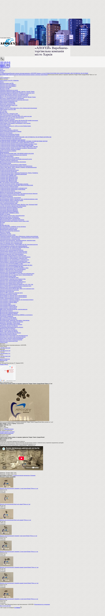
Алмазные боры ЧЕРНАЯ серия (8, 181)
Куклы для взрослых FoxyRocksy (8, 330)
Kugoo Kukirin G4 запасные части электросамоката (13, 297)
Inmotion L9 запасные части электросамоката (12, 254)
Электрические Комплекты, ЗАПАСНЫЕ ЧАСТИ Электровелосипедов (19, 244)
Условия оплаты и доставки (7, 431)
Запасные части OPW (5, 87)
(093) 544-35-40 (5, 66)
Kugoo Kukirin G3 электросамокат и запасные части (13, 261)
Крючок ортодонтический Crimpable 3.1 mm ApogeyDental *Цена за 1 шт (19, 488)
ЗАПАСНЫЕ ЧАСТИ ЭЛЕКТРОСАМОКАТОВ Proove (14, 247)
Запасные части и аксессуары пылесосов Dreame (13, 337)
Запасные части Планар (6, 132)
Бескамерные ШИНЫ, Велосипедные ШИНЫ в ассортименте (16, 314)
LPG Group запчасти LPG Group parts (10, 115)
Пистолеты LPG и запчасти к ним (9, 113)
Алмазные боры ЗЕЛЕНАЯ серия (9, 178)
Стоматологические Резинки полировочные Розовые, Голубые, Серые (18, 144)
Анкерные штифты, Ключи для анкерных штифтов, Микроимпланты (18, 148)
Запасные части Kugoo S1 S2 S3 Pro (9, 290)
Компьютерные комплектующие (8, 229)
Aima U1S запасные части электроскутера (11, 243)
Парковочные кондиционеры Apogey (10, 135)
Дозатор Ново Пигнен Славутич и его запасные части (14, 94)
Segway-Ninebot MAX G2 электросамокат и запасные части (15, 286)
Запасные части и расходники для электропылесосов (14, 335)
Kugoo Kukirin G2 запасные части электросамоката (13, 295)
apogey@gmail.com (5, 359)
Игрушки (2, 222)
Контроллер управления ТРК (7, 104)
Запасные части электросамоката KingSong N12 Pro (13, 252)
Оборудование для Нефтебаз (7, 102)
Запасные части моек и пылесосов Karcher (11, 339)
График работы (4, 364)
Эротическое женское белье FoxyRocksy (10, 332)
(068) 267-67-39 (5, 63)
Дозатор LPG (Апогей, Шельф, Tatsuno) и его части (13, 121)
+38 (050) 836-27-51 (5, 353)
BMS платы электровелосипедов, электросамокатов (13, 309)
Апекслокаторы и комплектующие (9, 186)
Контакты (2, 70)
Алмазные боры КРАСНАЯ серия (9, 177)
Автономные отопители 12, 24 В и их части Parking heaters (15, 126)
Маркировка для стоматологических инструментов (13, 155)
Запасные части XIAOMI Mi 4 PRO (9, 277)
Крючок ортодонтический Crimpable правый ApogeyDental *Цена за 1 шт (19, 567)
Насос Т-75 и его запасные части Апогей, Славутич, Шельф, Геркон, (18, 97)
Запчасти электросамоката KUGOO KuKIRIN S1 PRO (14, 268)
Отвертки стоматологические (8, 168)
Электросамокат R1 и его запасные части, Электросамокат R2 (16, 274)
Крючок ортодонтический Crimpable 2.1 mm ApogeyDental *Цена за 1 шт (19, 599)
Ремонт (2, 81)
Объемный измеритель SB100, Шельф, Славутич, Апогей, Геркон (17, 91)
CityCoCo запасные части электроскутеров (11, 241)
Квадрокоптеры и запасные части (9, 228)
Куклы (1, 223)
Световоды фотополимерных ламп (9, 201)
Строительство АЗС (5, 106)
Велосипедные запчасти (6, 310)
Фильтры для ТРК (4, 88)
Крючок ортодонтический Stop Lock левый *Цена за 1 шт (15, 504)
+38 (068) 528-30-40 (5, 348)
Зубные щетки (4, 342)
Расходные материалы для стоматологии (10, 138)
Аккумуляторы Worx (5, 303)
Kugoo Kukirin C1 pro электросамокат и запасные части (14, 259)
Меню (8, 65)
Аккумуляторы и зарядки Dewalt (8, 306)
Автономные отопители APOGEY (9, 130)
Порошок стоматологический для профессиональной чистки (16, 159)
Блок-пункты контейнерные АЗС (8, 101)
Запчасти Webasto (4, 127)
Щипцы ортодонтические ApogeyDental (10, 192)
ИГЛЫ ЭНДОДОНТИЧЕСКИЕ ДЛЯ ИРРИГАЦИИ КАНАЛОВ (17, 153)
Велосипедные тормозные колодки (9, 312)
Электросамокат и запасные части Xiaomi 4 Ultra (13, 279)
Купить (2, 429)
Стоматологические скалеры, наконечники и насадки (14, 184)
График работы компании (6, 433)
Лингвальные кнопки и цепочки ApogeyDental (12, 195)
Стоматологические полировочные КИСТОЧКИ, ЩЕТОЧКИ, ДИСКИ (19, 146)
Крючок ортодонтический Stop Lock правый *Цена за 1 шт (15, 520)
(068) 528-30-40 (5, 62)
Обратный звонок (9, 429)
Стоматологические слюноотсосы (9, 160)
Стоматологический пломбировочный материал (12, 139)
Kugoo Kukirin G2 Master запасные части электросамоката (15, 257)
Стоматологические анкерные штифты (10, 149)
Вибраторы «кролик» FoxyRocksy (9, 325)
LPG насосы (3, 110)
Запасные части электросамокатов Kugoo (11, 287)
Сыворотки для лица (5, 233)
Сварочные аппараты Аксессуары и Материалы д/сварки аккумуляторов (19, 236)
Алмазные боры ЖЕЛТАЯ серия (8, 179)
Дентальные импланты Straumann (9, 208)
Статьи (2, 72)
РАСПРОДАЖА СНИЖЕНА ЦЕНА (9, 212)
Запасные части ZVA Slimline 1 (8, 84)
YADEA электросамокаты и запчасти (10, 298)
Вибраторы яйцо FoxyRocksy (7, 328)
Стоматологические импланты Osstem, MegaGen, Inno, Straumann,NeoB (18, 204)
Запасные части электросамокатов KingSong (11, 250)
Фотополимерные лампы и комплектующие (11, 200)
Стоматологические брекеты (7, 190)
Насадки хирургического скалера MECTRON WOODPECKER (16, 185)
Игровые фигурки (5, 225)
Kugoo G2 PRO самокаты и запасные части (11, 292)
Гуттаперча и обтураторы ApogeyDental (10, 197)
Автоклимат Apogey (5, 124)
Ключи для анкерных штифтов (8, 150)
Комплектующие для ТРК (7, 83)
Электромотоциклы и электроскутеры (10, 239)
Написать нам (3, 360)
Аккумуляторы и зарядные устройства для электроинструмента (16, 299)
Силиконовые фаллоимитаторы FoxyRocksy (11, 327)
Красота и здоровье (5, 232)
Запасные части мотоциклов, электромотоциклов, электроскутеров (17, 240)
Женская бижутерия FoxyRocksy (8, 334)
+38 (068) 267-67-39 (5, 350)
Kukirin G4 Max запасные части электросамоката (13, 269)
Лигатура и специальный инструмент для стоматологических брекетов (18, 193)
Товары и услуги (4, 67)
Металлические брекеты (6, 196)
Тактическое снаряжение (6, 316)
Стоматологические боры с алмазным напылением (13, 174)
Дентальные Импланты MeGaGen (9, 210)
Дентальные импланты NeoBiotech (9, 211)
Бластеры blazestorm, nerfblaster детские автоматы (13, 226)
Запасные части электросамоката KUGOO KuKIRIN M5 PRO (16, 265)
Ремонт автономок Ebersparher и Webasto (10, 131)
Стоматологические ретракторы (8, 171)
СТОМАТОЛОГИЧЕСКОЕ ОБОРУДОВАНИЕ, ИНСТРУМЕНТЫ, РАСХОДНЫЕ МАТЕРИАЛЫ (25, 137)
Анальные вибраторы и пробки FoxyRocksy (11, 321)
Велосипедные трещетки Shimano (9, 313)
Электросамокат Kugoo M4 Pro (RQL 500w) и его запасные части (17, 288)
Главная (2, 66)
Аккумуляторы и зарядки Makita (8, 302)
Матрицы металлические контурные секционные (13, 161)
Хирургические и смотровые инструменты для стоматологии (16, 166)
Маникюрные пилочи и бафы (8, 235)
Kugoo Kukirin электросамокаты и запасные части (13, 255)
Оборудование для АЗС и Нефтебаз (9, 80)
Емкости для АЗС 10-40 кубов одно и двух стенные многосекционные (18, 108)
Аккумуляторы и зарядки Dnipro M (9, 301)
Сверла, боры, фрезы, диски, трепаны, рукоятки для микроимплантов (18, 167)
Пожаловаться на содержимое (42, 604)
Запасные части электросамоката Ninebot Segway (13, 281)
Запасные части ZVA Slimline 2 (8, 86)
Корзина (2, 65)
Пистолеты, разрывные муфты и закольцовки (12, 98)
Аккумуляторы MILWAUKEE (8, 305)
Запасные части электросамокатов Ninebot (11, 280)
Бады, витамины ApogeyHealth (8, 317)
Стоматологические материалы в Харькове (24, 475)
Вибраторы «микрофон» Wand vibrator (10, 323)
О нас (1, 69)
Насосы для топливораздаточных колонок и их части (14, 95)
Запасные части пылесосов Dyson (9, 341)
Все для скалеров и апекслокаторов (9, 182)
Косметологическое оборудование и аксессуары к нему (14, 221)
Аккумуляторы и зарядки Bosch (8, 308)
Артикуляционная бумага (6, 156)
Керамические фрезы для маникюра (9, 217)
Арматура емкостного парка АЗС (8, 105)
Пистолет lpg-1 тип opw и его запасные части (12, 117)
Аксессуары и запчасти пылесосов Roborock (11, 338)
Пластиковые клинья (5, 163)
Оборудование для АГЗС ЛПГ (8, 109)
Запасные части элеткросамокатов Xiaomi (11, 272)
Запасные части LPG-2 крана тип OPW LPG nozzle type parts (16, 116)
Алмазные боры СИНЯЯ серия (8, 175)
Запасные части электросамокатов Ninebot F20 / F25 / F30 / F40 (16, 284)
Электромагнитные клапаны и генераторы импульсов (14, 99)
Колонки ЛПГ (3, 112)
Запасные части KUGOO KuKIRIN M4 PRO (11, 266)
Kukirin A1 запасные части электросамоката (11, 270)
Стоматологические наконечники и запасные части (13, 188)
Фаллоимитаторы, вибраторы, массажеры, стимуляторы (14, 320)
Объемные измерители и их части (9, 90)
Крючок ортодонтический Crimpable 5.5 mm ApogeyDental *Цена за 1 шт (19, 551)
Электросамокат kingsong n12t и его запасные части (13, 251)
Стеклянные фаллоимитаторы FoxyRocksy (11, 324)
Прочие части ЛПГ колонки (7, 119)
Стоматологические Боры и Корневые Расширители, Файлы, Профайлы (19, 172)
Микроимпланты (4, 152)
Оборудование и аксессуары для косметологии (12, 215)
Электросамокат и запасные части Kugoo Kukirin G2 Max (15, 262)
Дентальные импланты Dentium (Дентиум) (11, 207)
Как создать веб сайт (5, 605)
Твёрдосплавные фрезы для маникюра (10, 218)
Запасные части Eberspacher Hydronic (9, 134)
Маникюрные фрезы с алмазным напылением (12, 219)
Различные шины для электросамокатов (10, 248)
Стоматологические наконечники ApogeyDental (12, 189)
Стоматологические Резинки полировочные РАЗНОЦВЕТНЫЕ (17, 145)
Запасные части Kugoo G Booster (8, 294)
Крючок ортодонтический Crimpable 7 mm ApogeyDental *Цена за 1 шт (18, 535)
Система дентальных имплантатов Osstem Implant (13, 206)
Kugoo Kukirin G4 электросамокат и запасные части (13, 258)
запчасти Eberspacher (5, 128)
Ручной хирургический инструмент (9, 170)
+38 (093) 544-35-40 (5, 356)
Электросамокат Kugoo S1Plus (8, 276)
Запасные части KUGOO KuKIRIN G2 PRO (11, 263)
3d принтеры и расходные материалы (10, 230)
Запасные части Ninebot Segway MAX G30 (11, 283)
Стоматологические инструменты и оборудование (13, 164)
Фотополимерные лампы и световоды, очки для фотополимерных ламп (19, 199)
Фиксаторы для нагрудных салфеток (9, 157)
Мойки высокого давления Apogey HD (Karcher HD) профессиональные (19, 120)
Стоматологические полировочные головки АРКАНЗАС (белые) (17, 142)
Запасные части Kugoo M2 (7, 291)
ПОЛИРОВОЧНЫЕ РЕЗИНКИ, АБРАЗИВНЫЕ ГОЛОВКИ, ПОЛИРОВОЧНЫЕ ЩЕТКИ (23, 141)
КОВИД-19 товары (5, 214)
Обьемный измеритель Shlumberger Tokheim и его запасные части (17, 93)
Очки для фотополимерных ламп (8, 203)
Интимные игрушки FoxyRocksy (8, 319)
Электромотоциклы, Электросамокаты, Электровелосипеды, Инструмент (19, 237)
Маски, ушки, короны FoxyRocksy (9, 331)
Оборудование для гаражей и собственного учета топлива (15, 123)
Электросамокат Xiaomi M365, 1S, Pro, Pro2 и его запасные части (17, 273)
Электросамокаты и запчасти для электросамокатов (13, 246)
